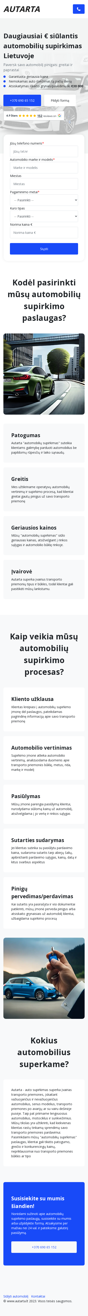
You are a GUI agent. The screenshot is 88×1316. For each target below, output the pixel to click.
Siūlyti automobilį (15, 1296)
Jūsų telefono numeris (26, 143)
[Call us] (79, 9)
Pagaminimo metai (24, 192)
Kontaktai (38, 1296)
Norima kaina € (21, 224)
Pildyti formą (60, 100)
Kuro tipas (17, 208)
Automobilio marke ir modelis (31, 159)
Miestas (15, 176)
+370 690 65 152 (22, 100)
